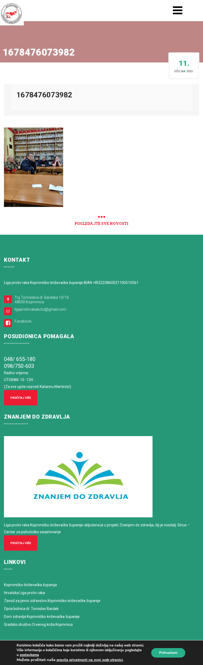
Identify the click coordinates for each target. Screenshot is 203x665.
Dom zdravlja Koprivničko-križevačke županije (42, 616)
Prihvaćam (168, 652)
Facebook (23, 321)
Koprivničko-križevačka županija (30, 585)
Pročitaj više (20, 398)
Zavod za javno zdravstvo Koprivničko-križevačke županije (52, 601)
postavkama (29, 655)
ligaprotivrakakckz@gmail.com (40, 309)
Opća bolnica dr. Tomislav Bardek (31, 609)
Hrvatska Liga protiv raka (24, 593)
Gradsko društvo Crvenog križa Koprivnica (38, 624)
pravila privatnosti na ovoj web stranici (90, 659)
